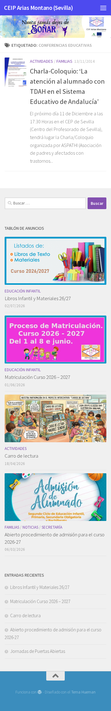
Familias (64, 61)
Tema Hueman (83, 692)
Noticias (30, 527)
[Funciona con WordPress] (40, 692)
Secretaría (52, 527)
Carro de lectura (21, 455)
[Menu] (103, 7)
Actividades (41, 61)
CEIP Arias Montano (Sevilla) (38, 7)
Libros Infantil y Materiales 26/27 (38, 298)
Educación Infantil (23, 291)
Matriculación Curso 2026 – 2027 (37, 377)
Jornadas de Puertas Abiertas (37, 651)
